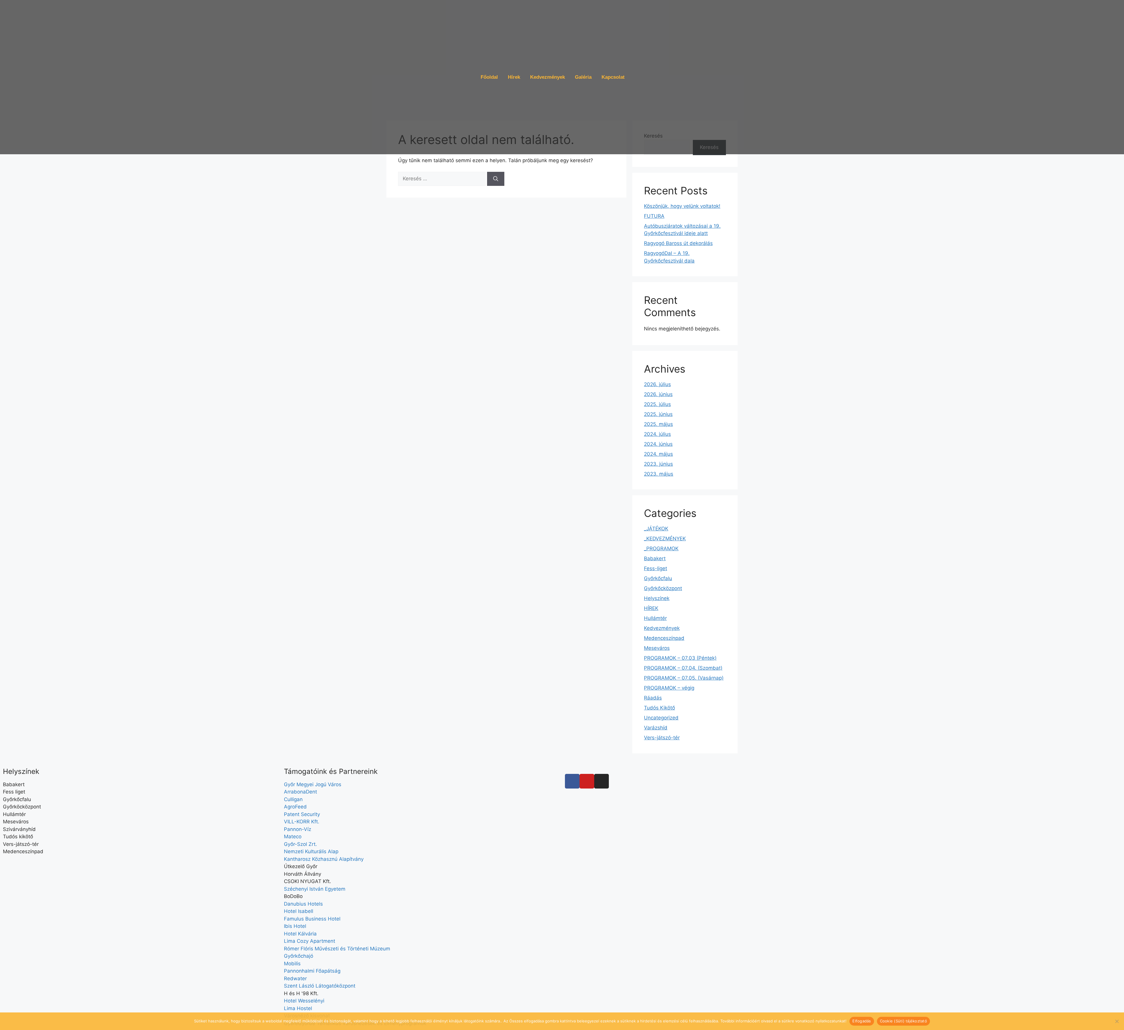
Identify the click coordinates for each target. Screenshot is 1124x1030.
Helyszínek (656, 598)
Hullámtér (655, 618)
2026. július (657, 384)
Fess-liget (655, 568)
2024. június (658, 444)
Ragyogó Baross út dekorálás (678, 243)
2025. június (658, 414)
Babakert (655, 558)
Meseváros (657, 648)
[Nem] (1117, 1021)
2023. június (658, 464)
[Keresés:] (442, 178)
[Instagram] (601, 781)
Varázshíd (655, 728)
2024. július (657, 434)
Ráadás (653, 698)
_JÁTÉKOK (656, 529)
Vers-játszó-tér (662, 738)
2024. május (658, 454)
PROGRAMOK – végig (669, 688)
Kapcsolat (613, 77)
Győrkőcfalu (658, 578)
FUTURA (654, 216)
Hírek (514, 77)
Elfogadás (861, 1021)
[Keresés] (495, 179)
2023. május (658, 474)
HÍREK (651, 608)
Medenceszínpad (664, 638)
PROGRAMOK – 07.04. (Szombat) (683, 668)
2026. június (658, 394)
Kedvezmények (547, 77)
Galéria (583, 77)
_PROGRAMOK (661, 548)
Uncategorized (661, 718)
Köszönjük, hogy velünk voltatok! (682, 206)
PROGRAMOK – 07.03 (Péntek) (680, 658)
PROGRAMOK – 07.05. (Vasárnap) (684, 678)
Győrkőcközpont (663, 588)
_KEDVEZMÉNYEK (665, 538)
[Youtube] (587, 781)
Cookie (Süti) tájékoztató (903, 1021)
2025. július (657, 404)
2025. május (658, 424)
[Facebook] (572, 781)
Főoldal (489, 77)
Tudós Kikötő (659, 708)
